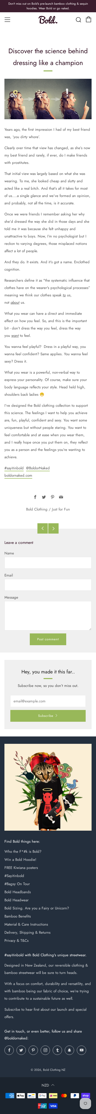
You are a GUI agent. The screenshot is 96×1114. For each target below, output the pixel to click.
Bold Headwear (16, 900)
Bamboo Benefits (17, 916)
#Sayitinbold (14, 875)
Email (8, 575)
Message (11, 597)
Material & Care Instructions (26, 924)
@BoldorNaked (38, 468)
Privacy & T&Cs (16, 940)
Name (9, 553)
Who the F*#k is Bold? (22, 851)
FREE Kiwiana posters (21, 867)
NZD (45, 1085)
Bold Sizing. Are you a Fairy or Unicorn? (36, 908)
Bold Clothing (37, 509)
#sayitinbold (14, 468)
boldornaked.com (18, 475)
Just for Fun (61, 509)
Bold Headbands (17, 892)
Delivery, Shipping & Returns (27, 932)
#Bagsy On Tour (17, 884)
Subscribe (45, 715)
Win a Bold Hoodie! (20, 859)
